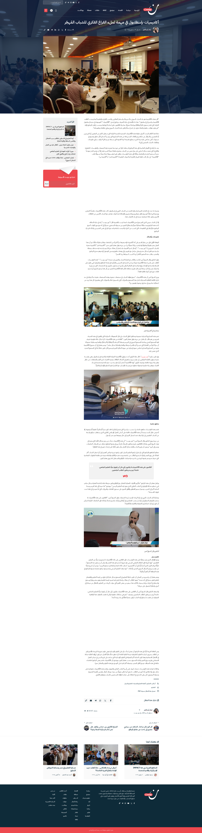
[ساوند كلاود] (85, 711)
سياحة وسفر (74, 805)
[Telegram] (68, 2)
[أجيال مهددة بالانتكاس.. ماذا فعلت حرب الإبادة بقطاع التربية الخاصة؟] (101, 754)
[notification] (56, 10)
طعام (76, 812)
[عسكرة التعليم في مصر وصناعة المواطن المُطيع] (60, 754)
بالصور (65, 816)
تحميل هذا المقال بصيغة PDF (146, 691)
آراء (89, 802)
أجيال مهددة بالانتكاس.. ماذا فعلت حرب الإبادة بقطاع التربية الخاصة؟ (101, 769)
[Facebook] (78, 2)
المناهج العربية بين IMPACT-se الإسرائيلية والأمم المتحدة (55, 128)
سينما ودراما (74, 809)
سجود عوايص (149, 775)
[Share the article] (65, 30)
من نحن (52, 791)
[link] (126, 476)
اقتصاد (120, 10)
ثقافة (104, 10)
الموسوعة (64, 812)
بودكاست (80, 10)
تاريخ (88, 805)
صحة (76, 816)
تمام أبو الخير (147, 30)
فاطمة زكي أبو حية (107, 775)
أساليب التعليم (151, 683)
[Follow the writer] (139, 710)
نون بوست (144, 356)
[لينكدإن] (88, 711)
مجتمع (112, 10)
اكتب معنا (52, 798)
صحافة (76, 794)
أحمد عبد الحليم (67, 775)
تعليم (88, 812)
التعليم (153, 687)
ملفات (97, 10)
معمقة (89, 10)
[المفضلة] (46, 10)
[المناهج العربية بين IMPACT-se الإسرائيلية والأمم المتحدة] (141, 754)
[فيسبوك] (92, 711)
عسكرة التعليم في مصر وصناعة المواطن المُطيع (61, 769)
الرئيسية (136, 10)
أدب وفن (75, 798)
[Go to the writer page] (156, 711)
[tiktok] (119, 803)
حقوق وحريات (86, 798)
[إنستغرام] (90, 711)
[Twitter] (76, 2)
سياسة (128, 10)
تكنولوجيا (87, 816)
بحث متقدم (52, 805)
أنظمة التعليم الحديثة (139, 683)
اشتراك (46, 184)
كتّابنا (53, 794)
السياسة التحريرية (50, 802)
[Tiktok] (65, 2)
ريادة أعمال (75, 802)
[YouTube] (73, 2)
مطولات (64, 798)
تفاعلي (65, 809)
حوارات (65, 802)
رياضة (88, 809)
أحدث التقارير (63, 791)
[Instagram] (71, 2)
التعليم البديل (128, 683)
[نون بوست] (151, 10)
